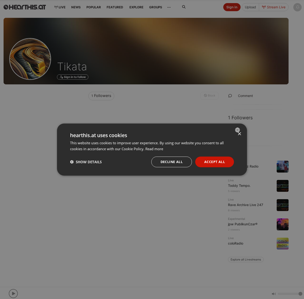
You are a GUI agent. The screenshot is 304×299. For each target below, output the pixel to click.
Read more (154, 148)
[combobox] (238, 130)
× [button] (239, 134)
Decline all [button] (172, 161)
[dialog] (152, 150)
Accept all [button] (214, 161)
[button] (86, 161)
